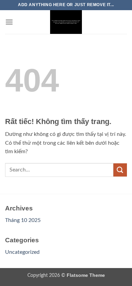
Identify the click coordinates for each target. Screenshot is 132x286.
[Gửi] (120, 170)
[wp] (66, 22)
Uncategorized (22, 252)
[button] (9, 22)
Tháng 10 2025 (23, 220)
